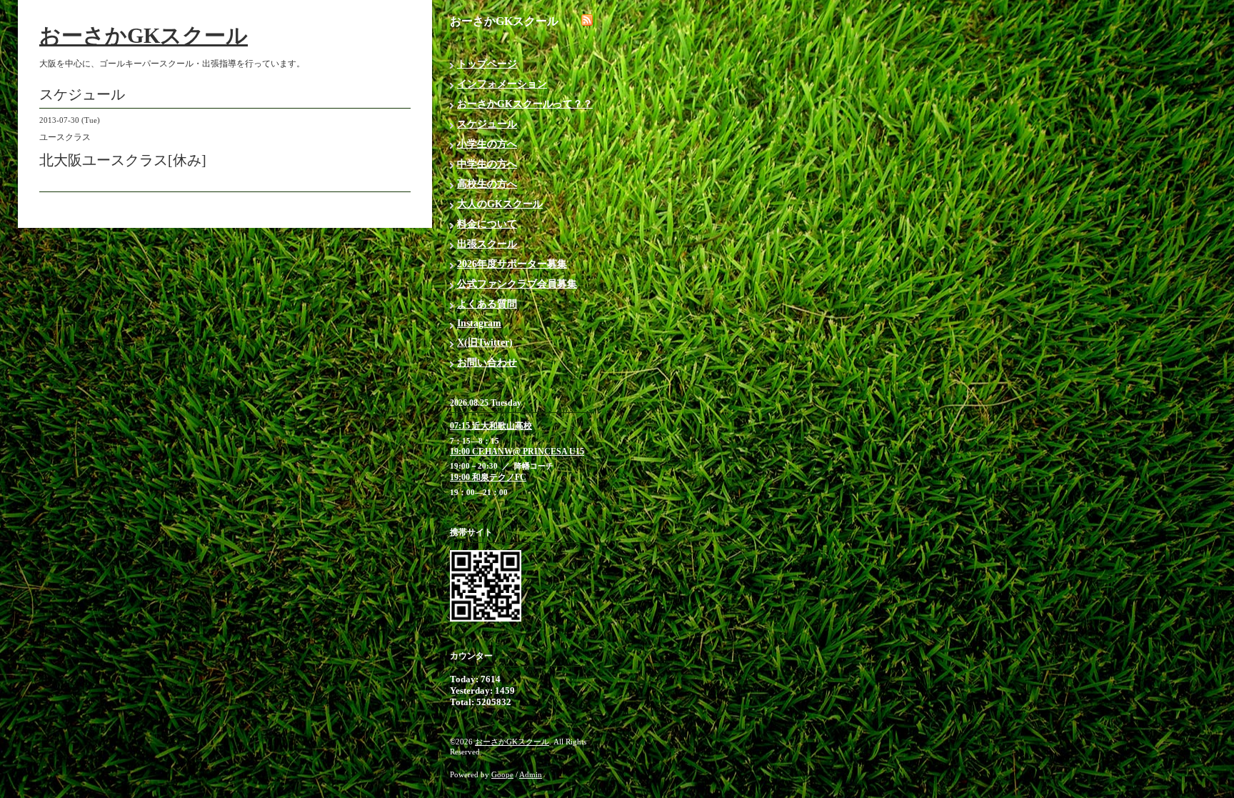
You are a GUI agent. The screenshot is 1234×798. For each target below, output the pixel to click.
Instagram (479, 323)
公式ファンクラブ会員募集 (517, 284)
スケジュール (487, 124)
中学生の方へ (487, 164)
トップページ (487, 64)
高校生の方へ (487, 184)
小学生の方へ (487, 144)
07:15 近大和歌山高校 (491, 426)
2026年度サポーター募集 (512, 264)
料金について (487, 224)
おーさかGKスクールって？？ (525, 104)
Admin (530, 774)
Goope (502, 774)
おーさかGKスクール (143, 35)
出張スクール (487, 244)
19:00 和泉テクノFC (488, 477)
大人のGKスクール (500, 204)
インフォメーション (502, 84)
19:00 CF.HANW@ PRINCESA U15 (517, 452)
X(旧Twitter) (485, 342)
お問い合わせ (487, 362)
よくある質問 (487, 304)
